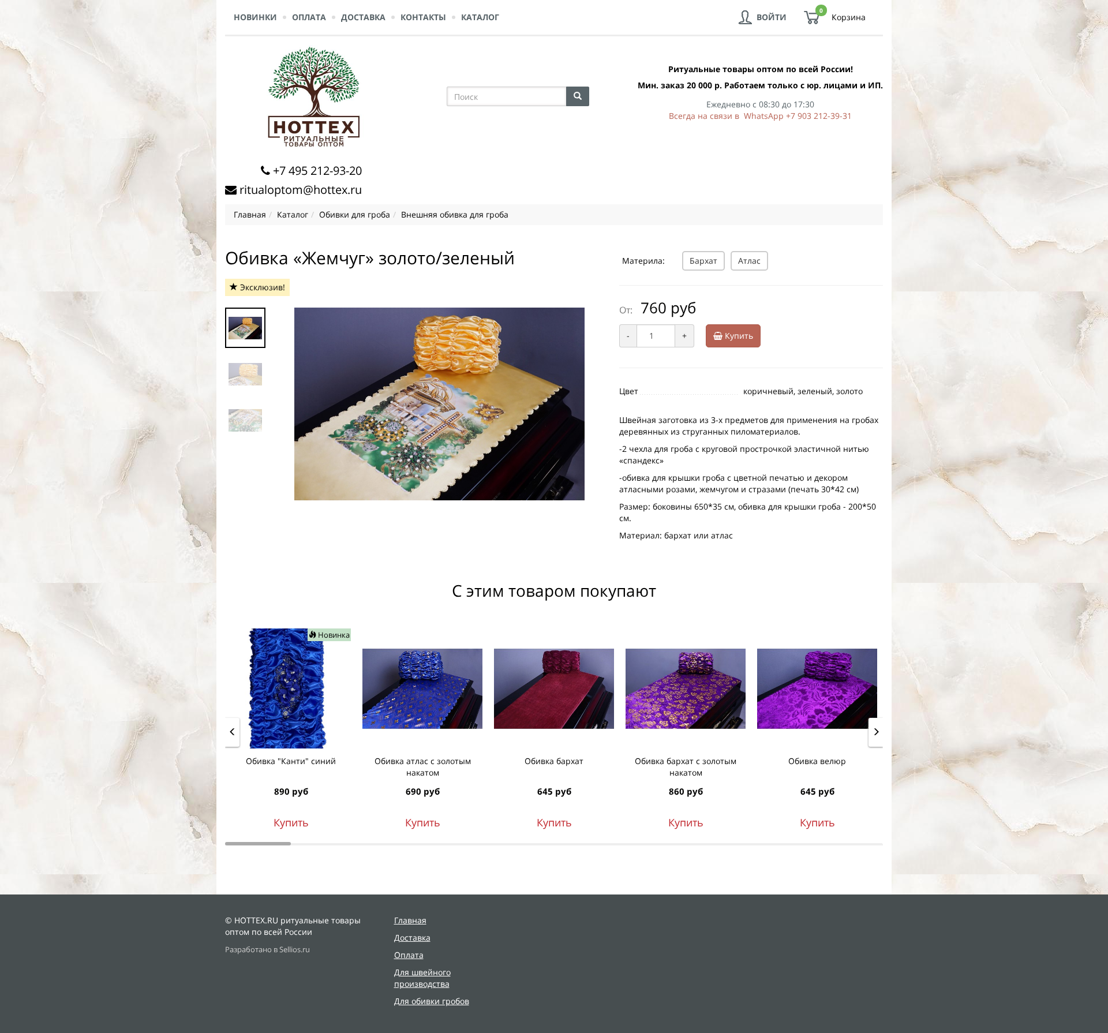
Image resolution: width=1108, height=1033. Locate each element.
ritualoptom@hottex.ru (300, 189)
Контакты (423, 17)
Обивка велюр (817, 760)
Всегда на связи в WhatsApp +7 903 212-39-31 (760, 115)
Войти (772, 17)
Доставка (363, 17)
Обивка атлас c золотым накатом (423, 766)
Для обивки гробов (431, 1000)
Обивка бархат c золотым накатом (685, 766)
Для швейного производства (422, 978)
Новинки (255, 17)
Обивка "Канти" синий (291, 760)
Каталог (480, 17)
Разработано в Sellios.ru (267, 950)
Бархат (703, 260)
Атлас (749, 260)
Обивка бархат (554, 760)
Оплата (309, 17)
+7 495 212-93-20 (317, 170)
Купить (738, 335)
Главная (410, 920)
